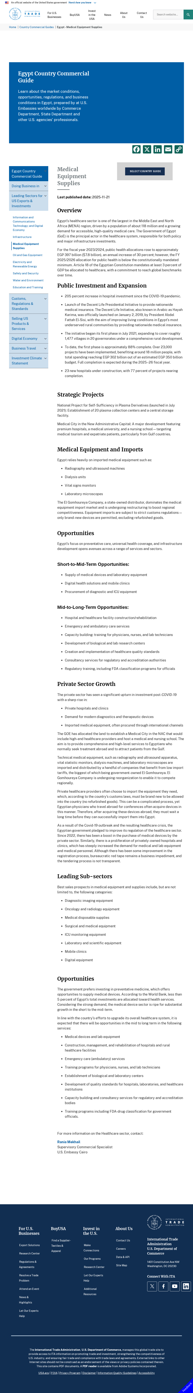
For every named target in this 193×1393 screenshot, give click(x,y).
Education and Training (28, 287)
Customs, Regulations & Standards (22, 303)
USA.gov (43, 1373)
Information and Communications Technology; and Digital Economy (28, 224)
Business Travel (24, 348)
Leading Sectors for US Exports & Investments (27, 201)
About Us (124, 1228)
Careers (121, 1248)
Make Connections (91, 1247)
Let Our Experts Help (28, 1313)
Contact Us (123, 1240)
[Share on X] (147, 149)
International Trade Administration (57, 1349)
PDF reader (90, 1366)
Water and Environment (28, 280)
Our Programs (92, 1258)
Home (12, 27)
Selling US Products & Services (20, 323)
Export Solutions (29, 1244)
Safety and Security (26, 273)
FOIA (54, 1373)
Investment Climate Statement (27, 360)
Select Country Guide (145, 171)
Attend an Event (29, 1288)
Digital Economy (25, 338)
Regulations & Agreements (28, 1264)
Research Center (29, 1253)
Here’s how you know (81, 2)
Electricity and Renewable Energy (25, 264)
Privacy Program (69, 1373)
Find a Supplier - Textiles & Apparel (60, 1245)
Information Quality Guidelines (117, 1373)
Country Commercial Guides (36, 27)
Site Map (121, 1265)
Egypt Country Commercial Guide (27, 173)
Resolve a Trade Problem (28, 1277)
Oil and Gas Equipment (27, 255)
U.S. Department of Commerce (101, 1349)
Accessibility (146, 1373)
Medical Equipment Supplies (26, 246)
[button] (54, 14)
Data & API (122, 1256)
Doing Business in (25, 186)
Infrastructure (22, 237)
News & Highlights (25, 1299)
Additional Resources (90, 1291)
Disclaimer (89, 1373)
